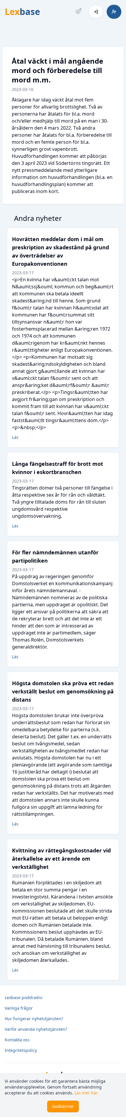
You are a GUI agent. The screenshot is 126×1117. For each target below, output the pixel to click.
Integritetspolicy (21, 1050)
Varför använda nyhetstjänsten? (36, 1029)
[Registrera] (114, 12)
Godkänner (63, 1106)
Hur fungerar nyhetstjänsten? (34, 1018)
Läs (15, 437)
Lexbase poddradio (23, 997)
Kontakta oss (17, 1039)
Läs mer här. (86, 1093)
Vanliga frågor (19, 1008)
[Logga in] (95, 12)
